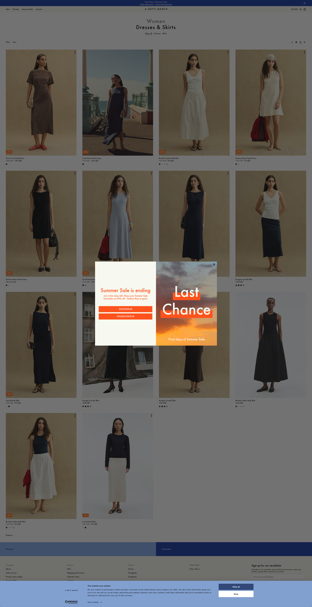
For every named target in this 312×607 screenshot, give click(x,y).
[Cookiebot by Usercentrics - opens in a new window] (71, 602)
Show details (93, 602)
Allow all (236, 587)
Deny (236, 594)
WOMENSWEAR (125, 316)
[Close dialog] (214, 264)
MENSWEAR (125, 309)
